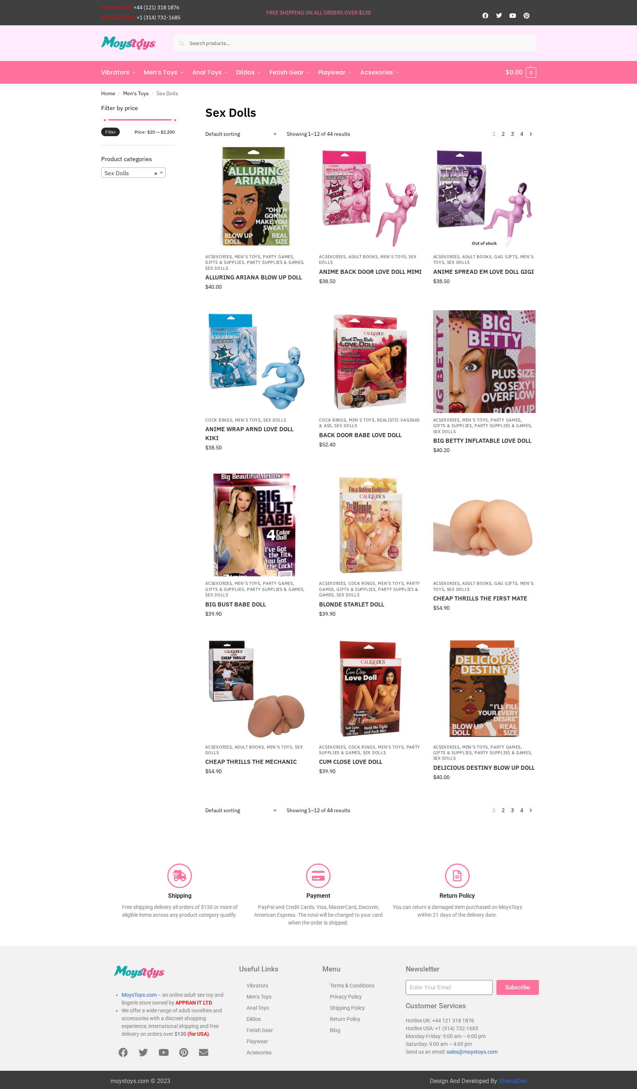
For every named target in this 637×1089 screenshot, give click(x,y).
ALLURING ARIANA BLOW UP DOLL (253, 277)
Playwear (257, 1041)
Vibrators (257, 986)
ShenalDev (513, 1081)
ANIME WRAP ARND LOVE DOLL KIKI (249, 433)
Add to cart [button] (257, 303)
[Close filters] (177, 108)
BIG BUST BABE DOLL (235, 604)
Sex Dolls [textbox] (131, 173)
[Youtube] (513, 16)
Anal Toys (258, 1008)
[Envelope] (203, 1052)
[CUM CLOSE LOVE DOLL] (370, 688)
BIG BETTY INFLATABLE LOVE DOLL (482, 440)
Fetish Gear (260, 1030)
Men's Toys (136, 93)
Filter (110, 132)
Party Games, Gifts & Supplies (369, 586)
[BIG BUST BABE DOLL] (256, 525)
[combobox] (133, 172)
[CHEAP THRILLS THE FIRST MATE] (484, 525)
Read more (485, 297)
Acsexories (218, 256)
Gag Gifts (505, 256)
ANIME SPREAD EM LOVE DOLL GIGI (483, 271)
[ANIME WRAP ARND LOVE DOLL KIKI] (256, 361)
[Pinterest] (527, 16)
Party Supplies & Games (275, 262)
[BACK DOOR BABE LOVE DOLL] (370, 361)
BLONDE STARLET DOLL (351, 604)
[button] (521, 72)
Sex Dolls (216, 268)
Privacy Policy (346, 997)
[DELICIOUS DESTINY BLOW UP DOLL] (484, 688)
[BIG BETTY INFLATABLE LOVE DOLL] (484, 361)
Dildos (254, 1019)
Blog (335, 1030)
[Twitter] (499, 16)
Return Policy (345, 1019)
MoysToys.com (139, 995)
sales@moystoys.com (472, 1052)
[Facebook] (485, 16)
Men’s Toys (259, 997)
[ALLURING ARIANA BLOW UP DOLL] (256, 198)
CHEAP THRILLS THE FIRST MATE (480, 598)
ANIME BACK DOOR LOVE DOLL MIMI (370, 271)
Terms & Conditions (352, 986)
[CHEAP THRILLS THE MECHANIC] (256, 688)
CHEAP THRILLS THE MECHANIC (251, 761)
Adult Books (363, 256)
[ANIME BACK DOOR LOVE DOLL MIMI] (370, 198)
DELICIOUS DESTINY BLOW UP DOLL (484, 767)
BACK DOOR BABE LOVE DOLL (360, 435)
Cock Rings (218, 420)
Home (108, 93)
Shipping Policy (347, 1008)
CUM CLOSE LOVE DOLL (350, 761)
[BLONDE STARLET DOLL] (370, 525)
